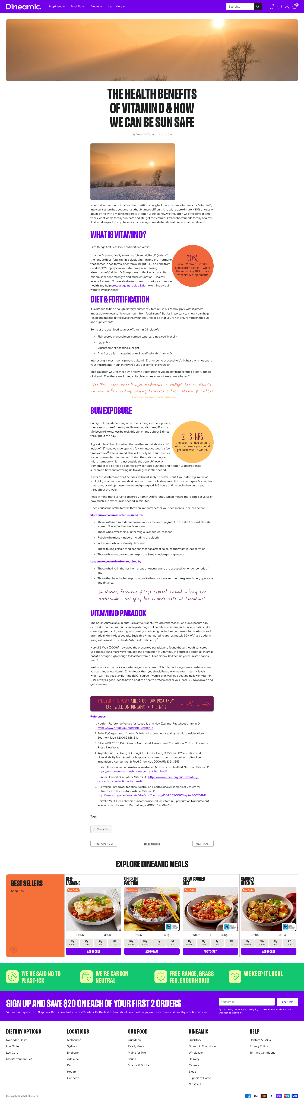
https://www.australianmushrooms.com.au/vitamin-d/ (132, 771)
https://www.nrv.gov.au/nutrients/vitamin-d (125, 727)
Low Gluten (13, 1046)
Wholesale (196, 1052)
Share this (103, 829)
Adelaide (73, 1059)
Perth (70, 1065)
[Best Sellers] (13, 949)
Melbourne (74, 1040)
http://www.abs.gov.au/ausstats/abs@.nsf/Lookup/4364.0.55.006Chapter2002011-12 (151, 795)
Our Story (195, 1040)
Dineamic (33, 1096)
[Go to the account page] (287, 6)
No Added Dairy (16, 1040)
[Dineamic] (23, 7)
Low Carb (12, 1052)
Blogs (192, 1071)
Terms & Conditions (262, 1052)
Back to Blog (152, 843)
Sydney (72, 1046)
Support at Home (200, 1078)
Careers (194, 1065)
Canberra (73, 1078)
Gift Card (195, 1084)
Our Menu (134, 1040)
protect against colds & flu (128, 285)
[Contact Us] (279, 6)
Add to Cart (93, 951)
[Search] (258, 6)
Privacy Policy (259, 1046)
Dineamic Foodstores (203, 1046)
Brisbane (73, 1052)
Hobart (71, 1071)
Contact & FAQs (260, 1040)
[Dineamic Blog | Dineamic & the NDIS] (152, 704)
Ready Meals (136, 1046)
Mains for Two (137, 1052)
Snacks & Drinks (138, 1065)
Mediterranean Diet (19, 1059)
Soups (132, 1059)
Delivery (194, 1059)
